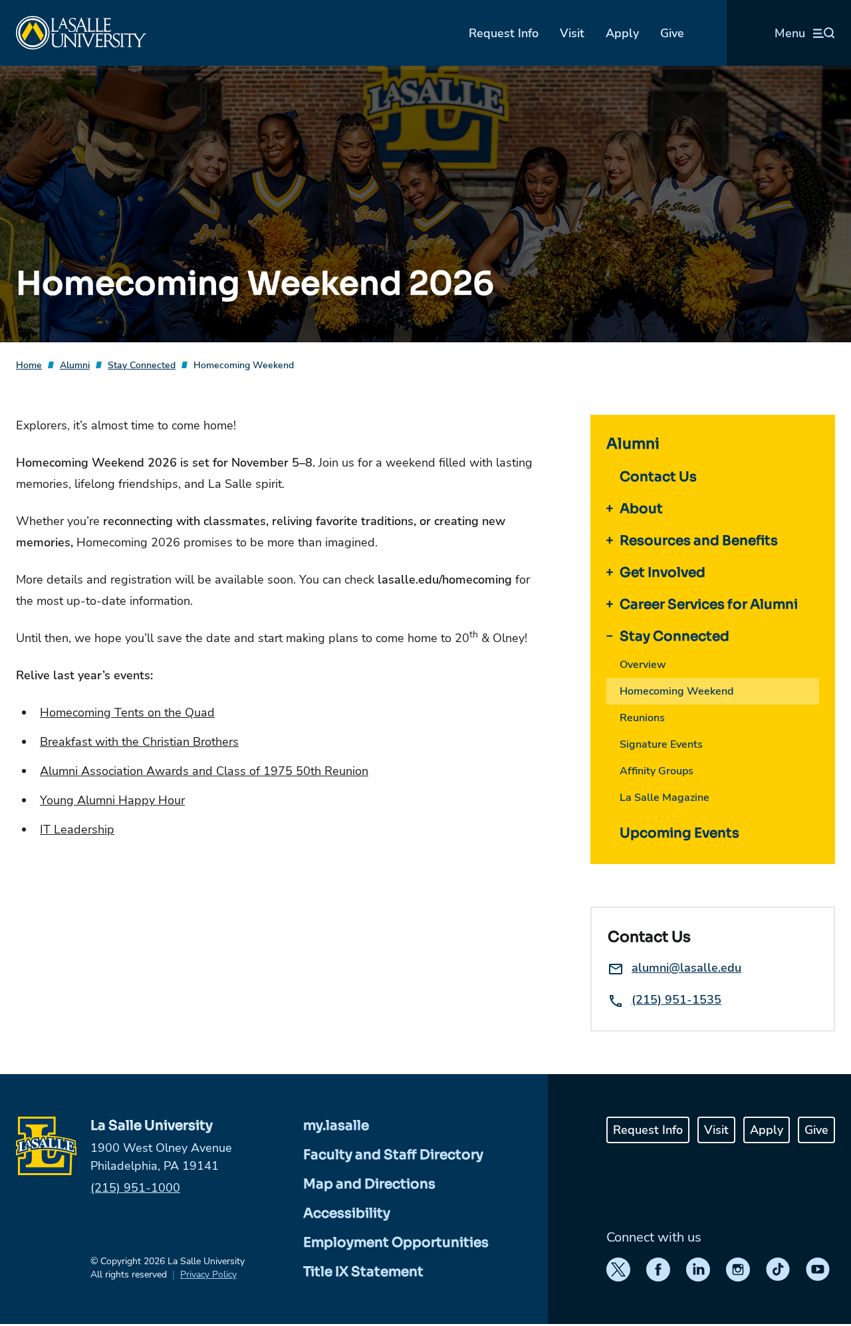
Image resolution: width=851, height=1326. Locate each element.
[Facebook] (658, 1269)
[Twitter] (618, 1269)
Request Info (504, 33)
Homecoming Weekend (243, 365)
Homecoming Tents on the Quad (127, 712)
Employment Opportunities (396, 1242)
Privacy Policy (208, 1274)
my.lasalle (336, 1125)
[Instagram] (738, 1269)
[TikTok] (778, 1269)
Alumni (75, 365)
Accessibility (346, 1213)
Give (672, 33)
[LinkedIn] (698, 1269)
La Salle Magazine (664, 797)
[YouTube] (818, 1269)
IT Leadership (77, 829)
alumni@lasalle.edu (686, 968)
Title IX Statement (363, 1272)
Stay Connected (142, 365)
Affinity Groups (656, 771)
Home (29, 365)
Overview (643, 664)
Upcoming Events (679, 833)
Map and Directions (369, 1184)
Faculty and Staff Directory (393, 1155)
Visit (572, 33)
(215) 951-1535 (676, 1000)
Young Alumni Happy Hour (112, 800)
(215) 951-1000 (135, 1188)
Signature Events (661, 744)
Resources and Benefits (699, 540)
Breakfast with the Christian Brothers (139, 742)
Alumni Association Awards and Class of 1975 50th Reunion (204, 771)
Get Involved (662, 572)
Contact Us (658, 477)
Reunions (642, 718)
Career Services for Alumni (709, 604)
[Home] (81, 33)
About (641, 508)
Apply (622, 33)
